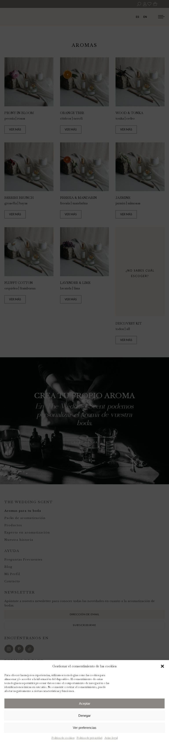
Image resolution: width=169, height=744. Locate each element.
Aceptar (84, 703)
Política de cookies (62, 738)
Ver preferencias (84, 727)
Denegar (84, 715)
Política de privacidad (89, 738)
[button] (162, 666)
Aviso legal (111, 738)
